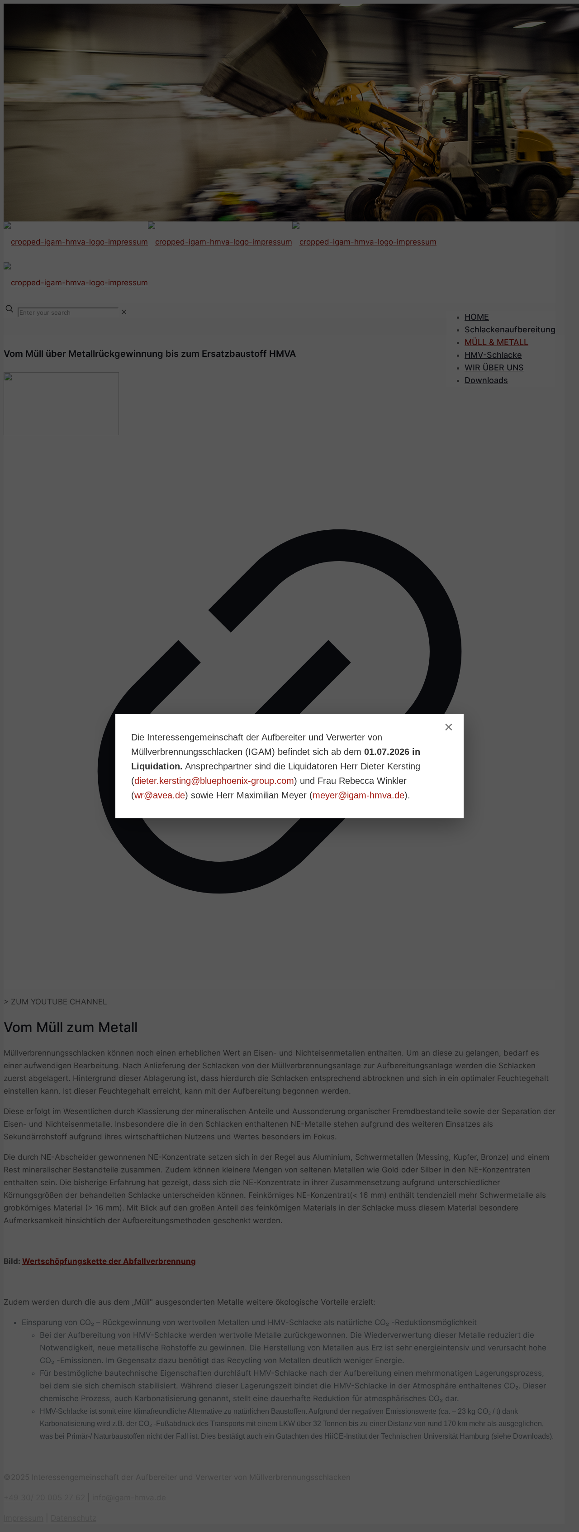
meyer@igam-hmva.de (358, 795)
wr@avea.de (159, 795)
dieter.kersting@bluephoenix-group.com (214, 781)
